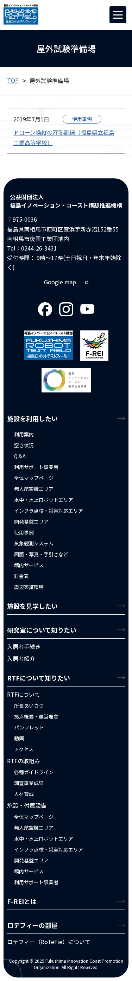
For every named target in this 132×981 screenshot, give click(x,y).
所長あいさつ (29, 705)
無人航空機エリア (34, 488)
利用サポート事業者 (36, 466)
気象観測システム (34, 543)
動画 (19, 738)
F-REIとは (22, 901)
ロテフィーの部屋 (32, 925)
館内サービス (29, 565)
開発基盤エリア (31, 521)
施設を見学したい (32, 605)
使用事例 (82, 118)
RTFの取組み (23, 761)
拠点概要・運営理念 (36, 716)
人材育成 (24, 793)
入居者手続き (24, 646)
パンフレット (29, 727)
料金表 (21, 576)
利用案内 (24, 434)
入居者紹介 (21, 658)
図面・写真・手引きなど (41, 554)
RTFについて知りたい (38, 677)
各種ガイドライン (34, 772)
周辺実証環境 (29, 586)
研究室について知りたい (41, 629)
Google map (60, 282)
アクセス (23, 749)
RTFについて (23, 694)
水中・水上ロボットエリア (43, 499)
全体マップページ (34, 477)
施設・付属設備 (26, 805)
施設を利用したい (32, 418)
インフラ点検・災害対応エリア (48, 510)
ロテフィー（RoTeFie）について (48, 941)
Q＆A (20, 456)
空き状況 (24, 445)
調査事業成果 (29, 782)
